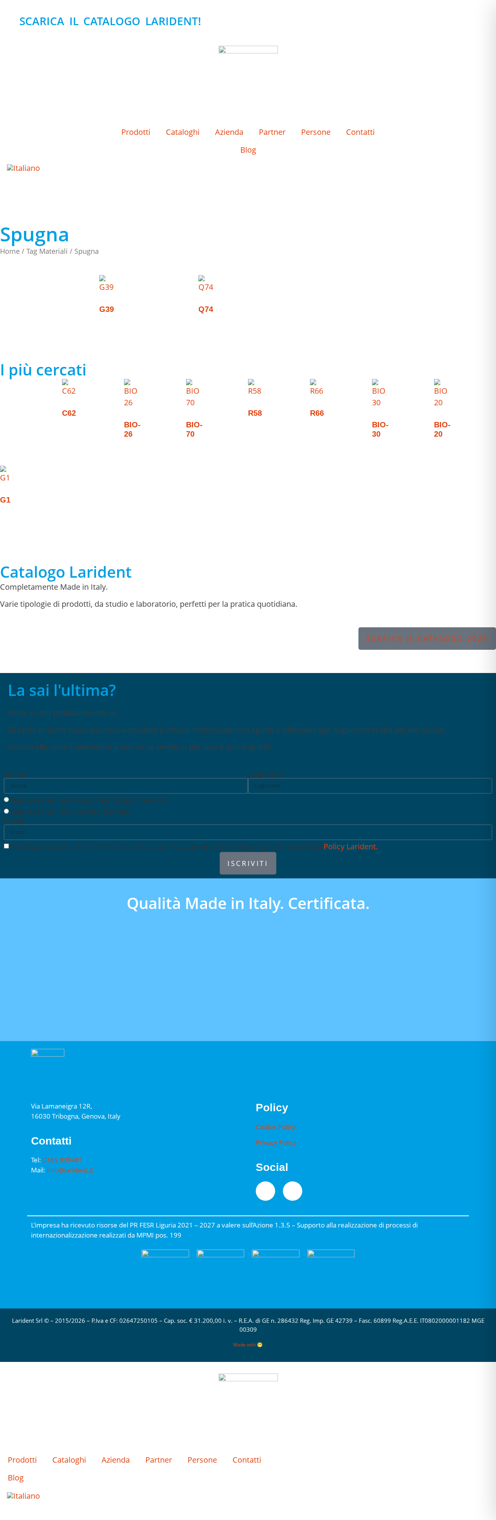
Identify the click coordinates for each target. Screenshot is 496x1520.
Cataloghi (183, 132)
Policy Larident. (351, 846)
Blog (248, 150)
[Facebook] (265, 1191)
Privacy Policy (276, 1142)
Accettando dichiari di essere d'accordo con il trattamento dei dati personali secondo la (194, 846)
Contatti (360, 132)
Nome (15, 774)
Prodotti (135, 132)
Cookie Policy (276, 1126)
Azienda (229, 132)
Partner (272, 132)
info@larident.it (70, 1169)
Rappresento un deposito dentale (70, 811)
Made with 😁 (248, 1344)
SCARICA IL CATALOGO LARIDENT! (110, 21)
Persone (316, 132)
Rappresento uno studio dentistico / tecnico (89, 799)
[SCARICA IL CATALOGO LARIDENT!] (9, 21)
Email (14, 821)
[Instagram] (292, 1191)
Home (10, 251)
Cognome (265, 774)
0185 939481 (63, 1159)
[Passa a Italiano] (23, 168)
